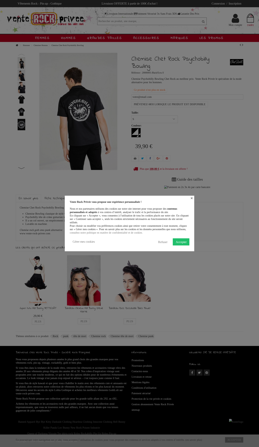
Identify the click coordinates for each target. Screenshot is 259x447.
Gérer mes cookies (84, 241)
